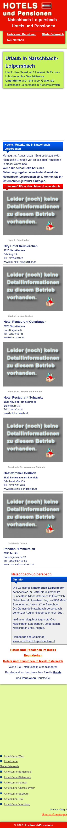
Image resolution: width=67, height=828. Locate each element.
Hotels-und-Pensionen (38, 825)
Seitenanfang (57, 809)
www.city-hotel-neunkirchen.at (20, 261)
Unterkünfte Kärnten (15, 782)
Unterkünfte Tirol (13, 799)
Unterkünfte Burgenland (18, 771)
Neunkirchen (15, 40)
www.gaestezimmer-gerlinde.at (20, 488)
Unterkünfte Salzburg (16, 793)
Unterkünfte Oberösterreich (19, 787)
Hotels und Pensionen (21, 34)
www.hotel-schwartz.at (16, 413)
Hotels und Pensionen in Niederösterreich (33, 661)
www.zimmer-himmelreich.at (19, 564)
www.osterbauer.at (14, 337)
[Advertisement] (33, 115)
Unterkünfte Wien (14, 756)
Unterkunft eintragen (54, 814)
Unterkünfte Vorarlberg (17, 804)
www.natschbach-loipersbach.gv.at (34, 641)
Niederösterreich (53, 34)
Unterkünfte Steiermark (17, 777)
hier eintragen (36, 181)
